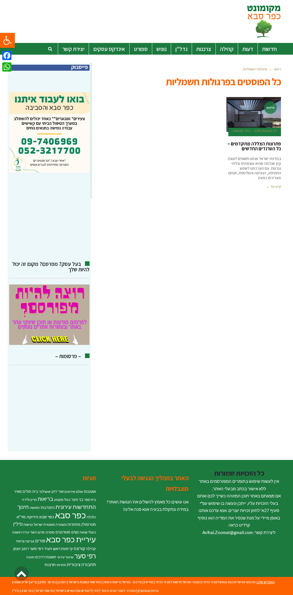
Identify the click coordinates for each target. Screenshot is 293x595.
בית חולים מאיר (26, 491)
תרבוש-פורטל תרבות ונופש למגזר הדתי (229, 582)
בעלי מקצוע (62, 499)
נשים (75, 532)
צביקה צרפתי (25, 541)
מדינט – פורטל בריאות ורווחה (122, 582)
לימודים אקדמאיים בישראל (74, 590)
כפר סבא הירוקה (40, 516)
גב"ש (34, 582)
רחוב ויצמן (21, 548)
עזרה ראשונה (20, 532)
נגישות (28, 524)
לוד (96, 590)
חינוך (23, 506)
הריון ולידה (29, 499)
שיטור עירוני (65, 557)
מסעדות (74, 524)
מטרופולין (88, 524)
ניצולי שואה (88, 532)
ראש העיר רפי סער (45, 548)
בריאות (45, 499)
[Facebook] (7, 55)
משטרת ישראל (44, 524)
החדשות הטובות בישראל (85, 582)
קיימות (67, 548)
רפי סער (85, 556)
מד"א (21, 516)
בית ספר (90, 499)
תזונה (30, 557)
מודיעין (149, 582)
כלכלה (91, 517)
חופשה (35, 507)
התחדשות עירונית (76, 507)
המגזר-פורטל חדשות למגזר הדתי (178, 582)
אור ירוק (58, 491)
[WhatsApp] (7, 67)
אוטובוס (90, 491)
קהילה (91, 548)
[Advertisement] (49, 217)
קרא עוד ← (273, 187)
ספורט (50, 532)
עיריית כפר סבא (71, 539)
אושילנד (45, 491)
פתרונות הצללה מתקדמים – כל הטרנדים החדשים (254, 146)
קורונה (79, 548)
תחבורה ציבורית (81, 564)
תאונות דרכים (45, 557)
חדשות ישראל (44, 590)
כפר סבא (70, 515)
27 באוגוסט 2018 (265, 131)
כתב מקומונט (242, 131)
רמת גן (62, 582)
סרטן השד (37, 532)
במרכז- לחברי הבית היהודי (118, 590)
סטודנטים (63, 532)
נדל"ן (18, 524)
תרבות (50, 564)
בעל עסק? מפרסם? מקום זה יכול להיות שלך (51, 266)
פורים (40, 540)
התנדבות (48, 507)
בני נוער (77, 499)
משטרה (61, 524)
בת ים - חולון (47, 582)
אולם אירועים (73, 491)
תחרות (61, 565)
